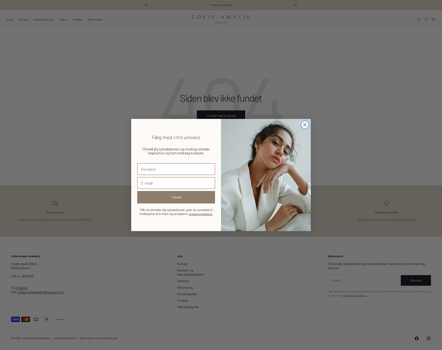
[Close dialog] (305, 125)
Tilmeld (176, 197)
